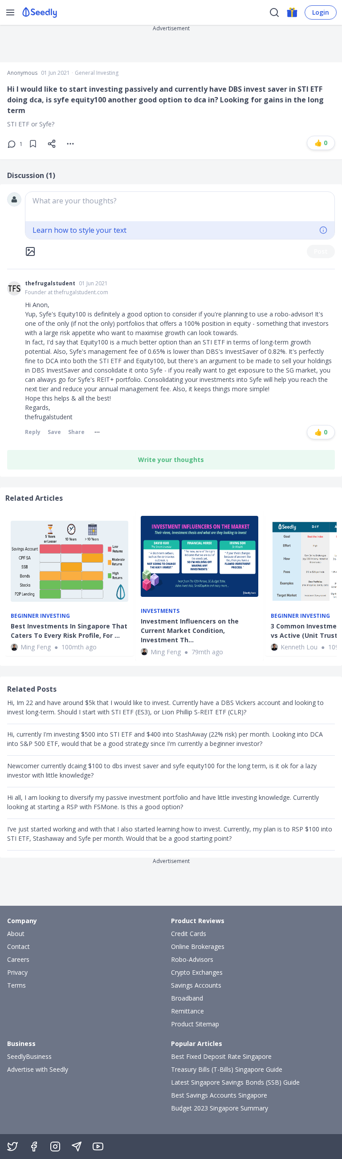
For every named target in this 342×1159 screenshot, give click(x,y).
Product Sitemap (195, 1024)
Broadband (187, 998)
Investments (160, 611)
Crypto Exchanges (197, 972)
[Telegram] (76, 1146)
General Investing (96, 73)
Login (320, 12)
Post (321, 251)
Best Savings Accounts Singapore (219, 1095)
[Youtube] (98, 1146)
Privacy (17, 972)
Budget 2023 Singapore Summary (219, 1108)
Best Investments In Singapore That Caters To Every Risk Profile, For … (69, 631)
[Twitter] (12, 1146)
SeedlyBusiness (29, 1056)
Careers (18, 959)
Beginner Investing (40, 616)
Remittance (187, 1011)
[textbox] (179, 206)
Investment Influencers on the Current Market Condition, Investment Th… (190, 630)
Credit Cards (188, 933)
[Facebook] (33, 1146)
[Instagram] (55, 1146)
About (15, 933)
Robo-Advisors (192, 959)
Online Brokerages (197, 946)
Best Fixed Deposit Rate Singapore (221, 1056)
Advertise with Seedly (37, 1069)
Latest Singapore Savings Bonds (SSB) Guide (235, 1082)
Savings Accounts (196, 985)
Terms (16, 985)
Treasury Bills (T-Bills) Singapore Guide (226, 1069)
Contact (18, 946)
